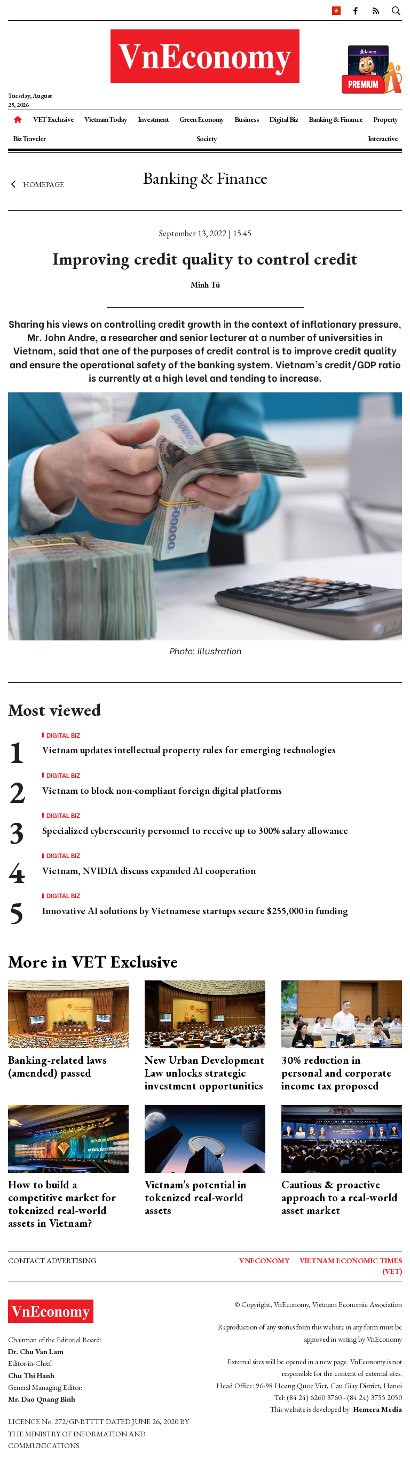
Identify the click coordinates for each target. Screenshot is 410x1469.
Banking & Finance (335, 119)
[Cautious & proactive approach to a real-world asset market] (341, 1137)
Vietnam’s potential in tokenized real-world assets (196, 1197)
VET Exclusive (53, 119)
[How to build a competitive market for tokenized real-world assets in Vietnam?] (68, 1137)
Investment (153, 119)
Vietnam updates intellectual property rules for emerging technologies (189, 750)
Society (206, 138)
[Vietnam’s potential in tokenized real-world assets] (205, 1137)
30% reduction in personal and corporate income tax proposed (336, 1073)
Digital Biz (283, 119)
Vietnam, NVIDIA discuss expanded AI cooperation (149, 870)
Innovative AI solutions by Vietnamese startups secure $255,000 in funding (195, 910)
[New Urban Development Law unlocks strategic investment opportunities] (205, 1013)
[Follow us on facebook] (355, 10)
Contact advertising (52, 1260)
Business (246, 119)
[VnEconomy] (336, 10)
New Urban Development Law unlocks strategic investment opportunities (204, 1073)
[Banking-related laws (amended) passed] (68, 1013)
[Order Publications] (372, 68)
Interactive (383, 138)
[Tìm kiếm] (396, 10)
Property (385, 119)
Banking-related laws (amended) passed (57, 1066)
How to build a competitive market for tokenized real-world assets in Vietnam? (62, 1204)
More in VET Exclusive (93, 961)
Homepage (43, 184)
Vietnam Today (105, 119)
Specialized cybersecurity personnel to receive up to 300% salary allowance (195, 830)
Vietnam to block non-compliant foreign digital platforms (162, 790)
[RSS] (375, 10)
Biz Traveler (29, 138)
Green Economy (201, 119)
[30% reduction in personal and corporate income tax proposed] (341, 1013)
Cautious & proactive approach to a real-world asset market (339, 1197)
